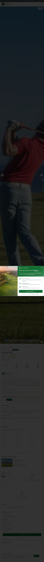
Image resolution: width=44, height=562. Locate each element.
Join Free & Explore (30, 291)
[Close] (42, 267)
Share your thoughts (35, 293)
